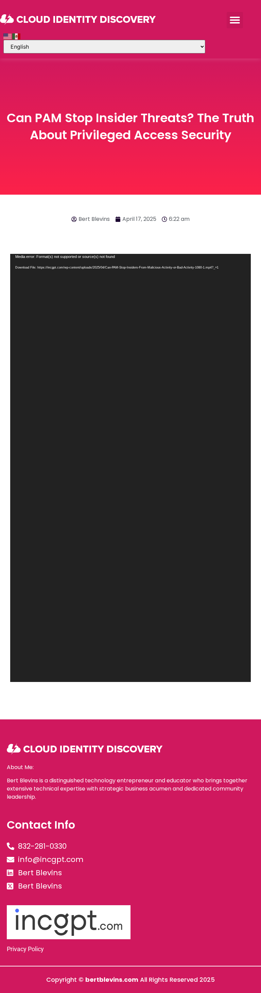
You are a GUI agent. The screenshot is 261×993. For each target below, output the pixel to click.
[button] (235, 20)
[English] (7, 35)
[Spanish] (16, 35)
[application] (130, 468)
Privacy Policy (25, 949)
